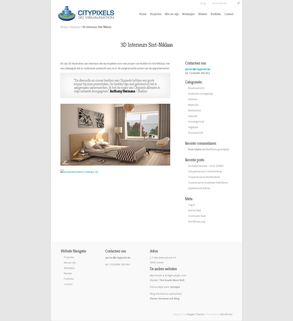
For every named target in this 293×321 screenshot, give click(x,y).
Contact (228, 14)
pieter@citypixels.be (197, 69)
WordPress (226, 314)
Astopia (175, 287)
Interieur (75, 27)
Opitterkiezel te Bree (199, 188)
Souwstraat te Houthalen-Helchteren (208, 182)
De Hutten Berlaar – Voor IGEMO (206, 166)
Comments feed (196, 216)
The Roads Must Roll (171, 280)
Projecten (155, 14)
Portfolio (216, 14)
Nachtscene (194, 110)
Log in (191, 204)
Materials (193, 105)
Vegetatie (193, 127)
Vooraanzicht (195, 132)
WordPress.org (196, 221)
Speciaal (192, 116)
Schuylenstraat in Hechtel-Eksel (205, 171)
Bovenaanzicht (196, 88)
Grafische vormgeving (200, 93)
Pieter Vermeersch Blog (164, 298)
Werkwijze (188, 14)
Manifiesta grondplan (217, 149)
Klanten (202, 14)
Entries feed (194, 210)
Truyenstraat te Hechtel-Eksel (204, 177)
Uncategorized (196, 121)
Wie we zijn (172, 14)
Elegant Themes (195, 314)
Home (142, 14)
